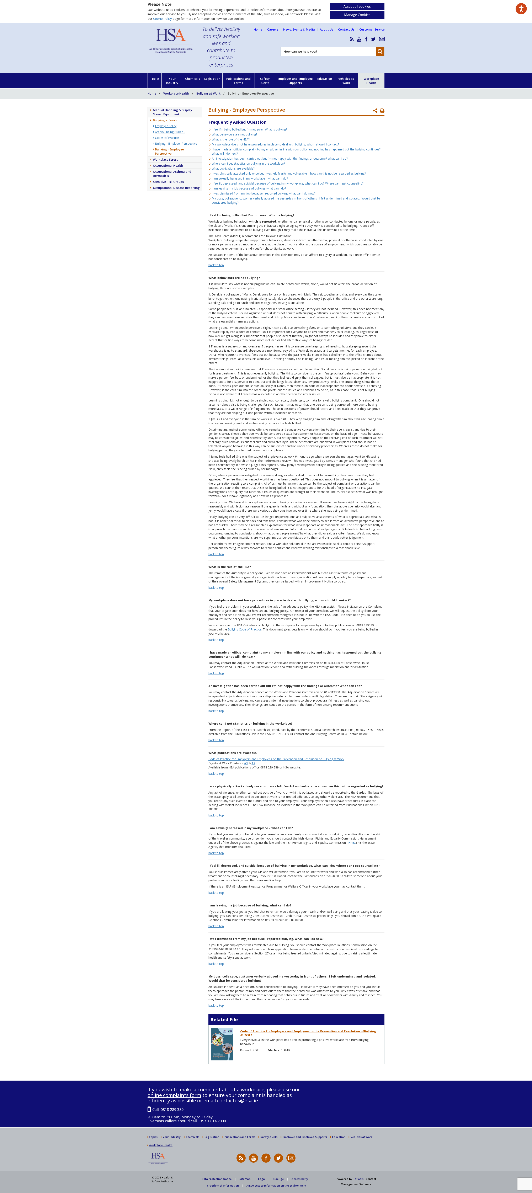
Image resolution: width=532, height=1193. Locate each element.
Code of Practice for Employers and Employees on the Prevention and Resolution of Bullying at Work (276, 759)
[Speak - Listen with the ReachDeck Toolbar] (521, 8)
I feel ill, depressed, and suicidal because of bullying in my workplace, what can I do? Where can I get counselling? (287, 183)
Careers (272, 29)
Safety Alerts (265, 81)
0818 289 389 (172, 1109)
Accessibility (300, 1179)
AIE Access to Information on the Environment (276, 1185)
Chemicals (192, 79)
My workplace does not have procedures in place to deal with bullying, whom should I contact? (275, 144)
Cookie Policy (162, 18)
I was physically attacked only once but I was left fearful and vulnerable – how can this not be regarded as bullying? (289, 173)
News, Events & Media (299, 29)
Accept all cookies (357, 6)
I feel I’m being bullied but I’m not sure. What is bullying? (249, 129)
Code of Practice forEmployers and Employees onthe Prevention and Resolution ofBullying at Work (308, 1032)
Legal (262, 1179)
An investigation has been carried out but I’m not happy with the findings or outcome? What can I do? (280, 158)
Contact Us (346, 29)
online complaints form (174, 1095)
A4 (253, 763)
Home (258, 29)
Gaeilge (278, 1179)
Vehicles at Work (346, 81)
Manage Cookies (357, 14)
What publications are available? (233, 168)
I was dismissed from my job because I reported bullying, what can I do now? (263, 193)
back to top (216, 265)
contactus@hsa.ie (237, 1100)
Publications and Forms (238, 81)
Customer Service (371, 29)
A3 (246, 763)
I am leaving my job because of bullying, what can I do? (249, 188)
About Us (326, 29)
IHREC (351, 843)
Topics (154, 79)
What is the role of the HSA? (231, 139)
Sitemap (244, 1179)
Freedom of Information (223, 1185)
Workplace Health (371, 81)
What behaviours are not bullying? (234, 134)
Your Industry (172, 81)
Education (324, 79)
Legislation (212, 79)
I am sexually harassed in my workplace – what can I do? (250, 178)
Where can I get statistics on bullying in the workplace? (248, 163)
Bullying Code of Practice (244, 629)
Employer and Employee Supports (295, 81)
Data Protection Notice (217, 1179)
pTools (359, 1179)
